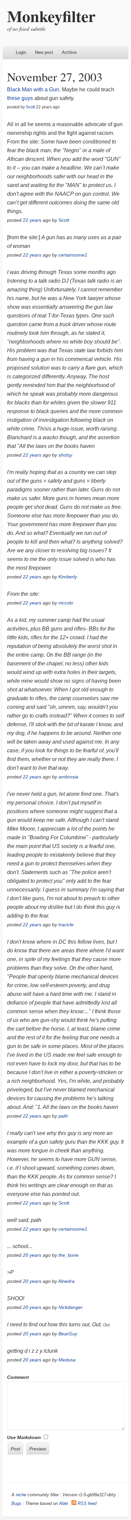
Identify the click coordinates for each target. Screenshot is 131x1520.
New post (44, 52)
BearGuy (67, 1333)
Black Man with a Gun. (33, 89)
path (63, 1116)
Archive (69, 52)
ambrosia (68, 776)
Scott (30, 107)
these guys (20, 98)
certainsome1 (72, 255)
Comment (18, 1377)
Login (21, 52)
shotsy (65, 455)
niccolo (65, 602)
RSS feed (86, 1503)
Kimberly (67, 576)
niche (21, 1494)
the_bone (68, 1255)
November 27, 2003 (54, 77)
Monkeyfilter (51, 15)
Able (63, 1503)
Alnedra (66, 1281)
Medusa (67, 1359)
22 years (32, 220)
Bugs (16, 1503)
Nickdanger (70, 1307)
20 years (32, 1255)
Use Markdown (24, 1437)
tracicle (66, 924)
